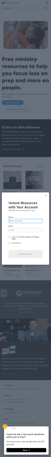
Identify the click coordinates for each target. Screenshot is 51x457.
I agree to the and (25, 238)
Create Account (25, 254)
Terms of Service (26, 237)
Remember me (16, 243)
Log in (32, 210)
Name (11, 217)
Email (11, 226)
